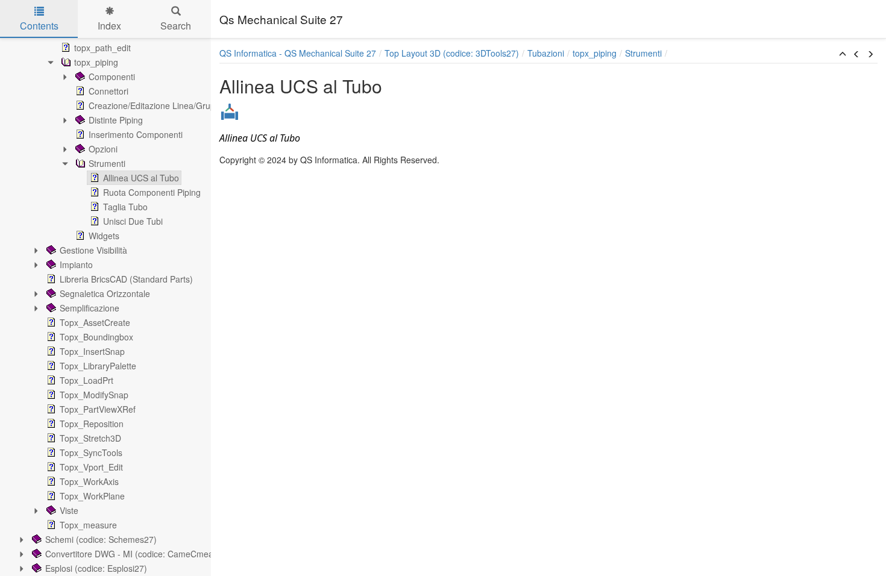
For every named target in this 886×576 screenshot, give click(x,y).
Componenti (112, 76)
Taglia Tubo (125, 207)
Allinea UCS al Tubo (141, 178)
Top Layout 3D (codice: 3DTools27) (452, 53)
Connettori (108, 91)
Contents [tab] (39, 26)
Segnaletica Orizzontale (105, 293)
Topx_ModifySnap (94, 395)
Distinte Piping (116, 120)
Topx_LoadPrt (86, 380)
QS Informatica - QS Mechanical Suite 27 (297, 53)
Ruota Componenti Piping (152, 192)
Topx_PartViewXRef (98, 409)
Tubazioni (545, 53)
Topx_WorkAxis (89, 481)
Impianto (76, 264)
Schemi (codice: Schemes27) (101, 539)
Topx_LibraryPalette (98, 366)
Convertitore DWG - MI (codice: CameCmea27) (135, 554)
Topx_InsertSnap (92, 351)
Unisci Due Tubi (133, 221)
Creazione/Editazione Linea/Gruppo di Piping (174, 105)
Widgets (104, 236)
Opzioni (103, 149)
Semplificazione (89, 308)
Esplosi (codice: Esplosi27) (96, 568)
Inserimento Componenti (136, 134)
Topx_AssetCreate (95, 322)
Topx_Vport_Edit (91, 467)
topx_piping (96, 62)
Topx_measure (88, 525)
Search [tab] (175, 26)
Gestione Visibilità (93, 250)
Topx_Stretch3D (90, 438)
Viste (69, 510)
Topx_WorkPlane (92, 496)
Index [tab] (109, 26)
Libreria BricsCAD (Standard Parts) (126, 279)
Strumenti (107, 163)
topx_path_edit (102, 48)
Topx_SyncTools (91, 452)
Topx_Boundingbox (96, 337)
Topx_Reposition (92, 424)
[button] (842, 54)
